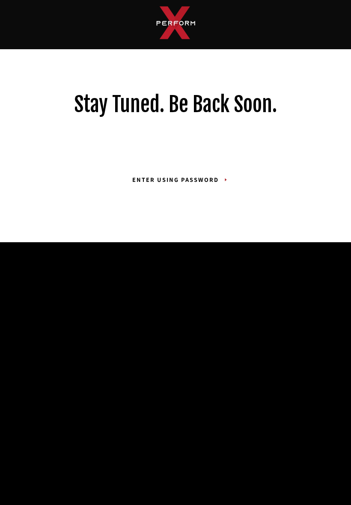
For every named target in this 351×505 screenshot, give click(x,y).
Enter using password (175, 179)
